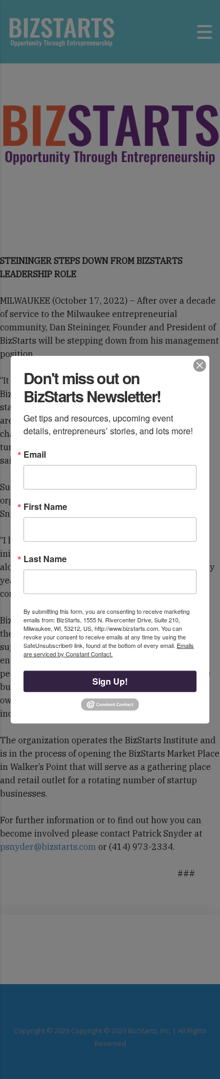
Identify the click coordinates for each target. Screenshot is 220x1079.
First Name (45, 506)
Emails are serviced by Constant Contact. (108, 649)
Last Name (45, 559)
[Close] (199, 365)
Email (34, 454)
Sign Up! (110, 681)
